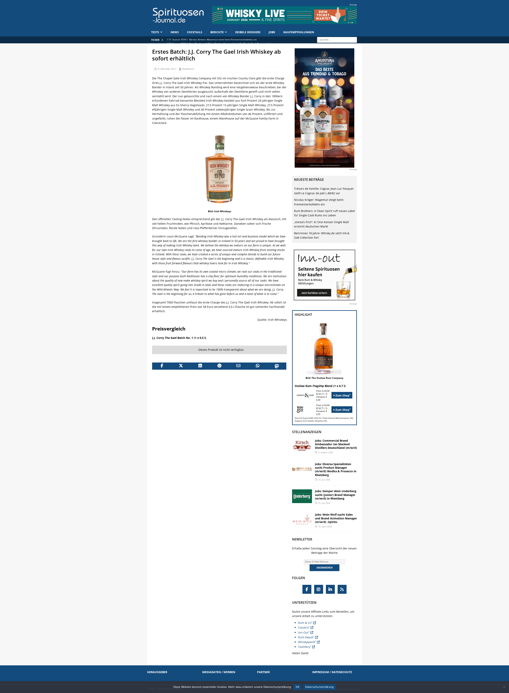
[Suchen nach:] (337, 39)
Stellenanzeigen (307, 432)
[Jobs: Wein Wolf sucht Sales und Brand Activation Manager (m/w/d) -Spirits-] (302, 520)
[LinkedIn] (330, 589)
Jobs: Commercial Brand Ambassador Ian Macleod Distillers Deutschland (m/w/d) (336, 444)
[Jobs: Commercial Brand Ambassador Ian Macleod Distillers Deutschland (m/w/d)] (302, 446)
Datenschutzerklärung (319, 686)
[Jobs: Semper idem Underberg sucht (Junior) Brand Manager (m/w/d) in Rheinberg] (302, 496)
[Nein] (504, 687)
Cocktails (194, 32)
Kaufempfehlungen (298, 32)
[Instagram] (318, 589)
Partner (263, 672)
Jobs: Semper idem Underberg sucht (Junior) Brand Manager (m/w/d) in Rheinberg (335, 494)
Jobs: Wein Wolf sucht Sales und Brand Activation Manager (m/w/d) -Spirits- (336, 518)
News (175, 32)
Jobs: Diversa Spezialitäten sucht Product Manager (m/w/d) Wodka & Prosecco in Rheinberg (335, 469)
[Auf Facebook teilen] (161, 366)
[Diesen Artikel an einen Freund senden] (238, 366)
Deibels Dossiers (247, 32)
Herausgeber (157, 672)
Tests (155, 32)
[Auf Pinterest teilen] (219, 366)
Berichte (217, 32)
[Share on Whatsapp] (257, 366)
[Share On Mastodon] (276, 366)
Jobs (272, 32)
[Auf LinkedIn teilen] (200, 366)
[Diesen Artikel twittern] (180, 366)
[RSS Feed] (342, 589)
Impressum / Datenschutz (332, 672)
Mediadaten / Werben (218, 672)
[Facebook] (306, 589)
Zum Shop (343, 395)
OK (297, 686)
